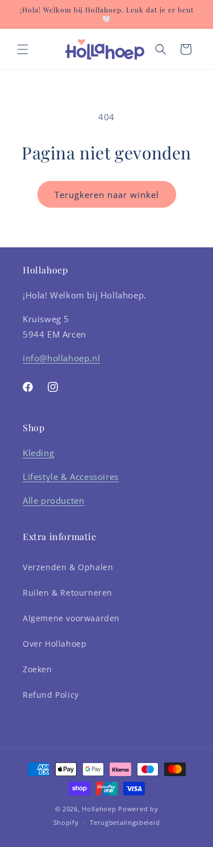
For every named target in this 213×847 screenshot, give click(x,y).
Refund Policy (51, 694)
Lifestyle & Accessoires (71, 476)
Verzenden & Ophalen (68, 567)
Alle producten (53, 500)
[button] (22, 49)
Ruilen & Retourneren (67, 592)
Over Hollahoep (54, 643)
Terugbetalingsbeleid (125, 822)
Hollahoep (99, 808)
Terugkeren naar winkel (107, 194)
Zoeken (37, 669)
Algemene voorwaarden (71, 618)
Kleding (38, 452)
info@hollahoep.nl (61, 358)
